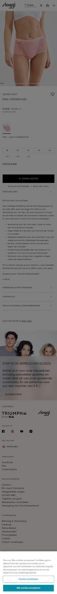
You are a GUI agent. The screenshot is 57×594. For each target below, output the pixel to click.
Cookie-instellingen (28, 579)
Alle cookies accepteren (29, 588)
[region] (28, 572)
